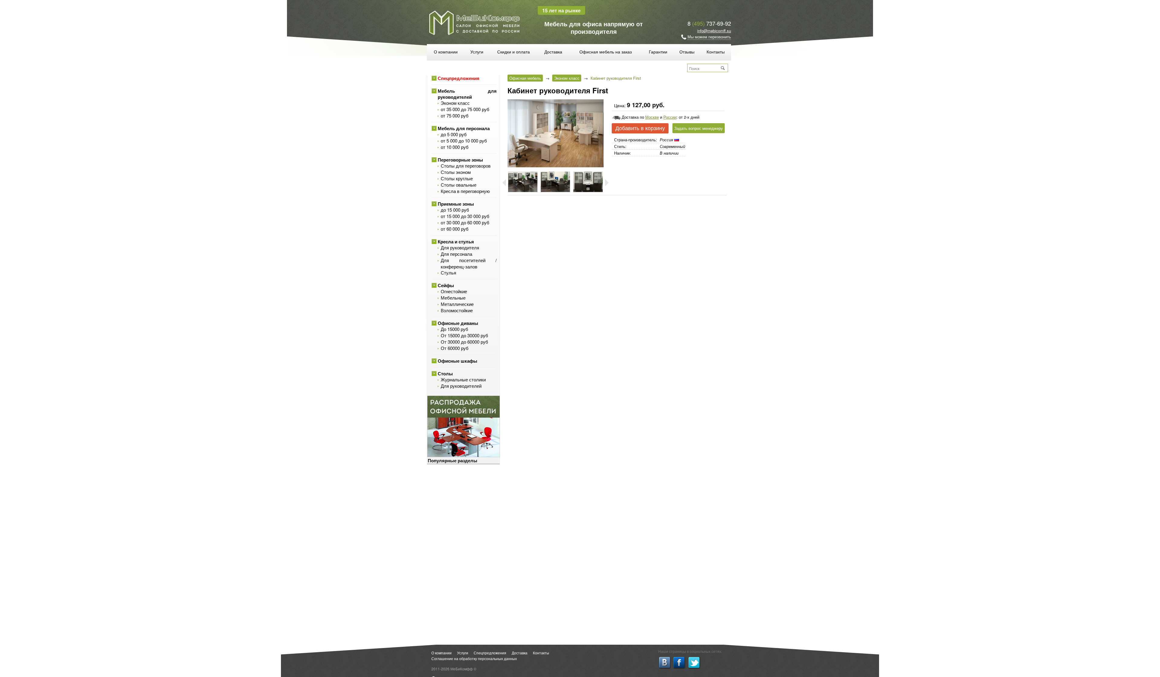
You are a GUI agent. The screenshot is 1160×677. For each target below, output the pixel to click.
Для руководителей (461, 386)
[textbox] (704, 68)
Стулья (448, 272)
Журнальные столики (463, 379)
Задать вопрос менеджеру (698, 128)
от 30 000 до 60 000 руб (465, 222)
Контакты (716, 52)
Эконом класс (455, 103)
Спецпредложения (458, 78)
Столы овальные (458, 184)
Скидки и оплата (513, 52)
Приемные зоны (456, 204)
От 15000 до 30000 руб (464, 335)
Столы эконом (456, 172)
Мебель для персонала (464, 128)
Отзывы (686, 52)
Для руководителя (460, 247)
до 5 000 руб (454, 134)
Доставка (553, 52)
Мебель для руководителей (467, 94)
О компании (446, 52)
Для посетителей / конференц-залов (469, 263)
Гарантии (658, 52)
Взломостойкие (457, 310)
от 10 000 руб (455, 147)
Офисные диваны (458, 323)
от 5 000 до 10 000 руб (464, 140)
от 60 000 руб (455, 229)
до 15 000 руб (455, 210)
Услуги (476, 52)
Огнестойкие (454, 291)
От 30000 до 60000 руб (464, 341)
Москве (652, 117)
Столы (445, 373)
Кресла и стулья (456, 241)
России (669, 117)
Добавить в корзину (640, 128)
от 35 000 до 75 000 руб (465, 109)
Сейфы (446, 285)
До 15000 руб (454, 329)
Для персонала (456, 254)
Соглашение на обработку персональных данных (474, 658)
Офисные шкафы (457, 361)
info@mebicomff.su (714, 31)
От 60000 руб (455, 348)
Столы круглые (457, 178)
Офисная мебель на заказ (605, 52)
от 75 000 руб (455, 115)
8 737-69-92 (709, 23)
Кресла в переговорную (465, 191)
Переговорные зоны (460, 159)
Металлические (457, 304)
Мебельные (453, 297)
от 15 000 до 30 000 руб (465, 216)
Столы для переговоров (466, 165)
